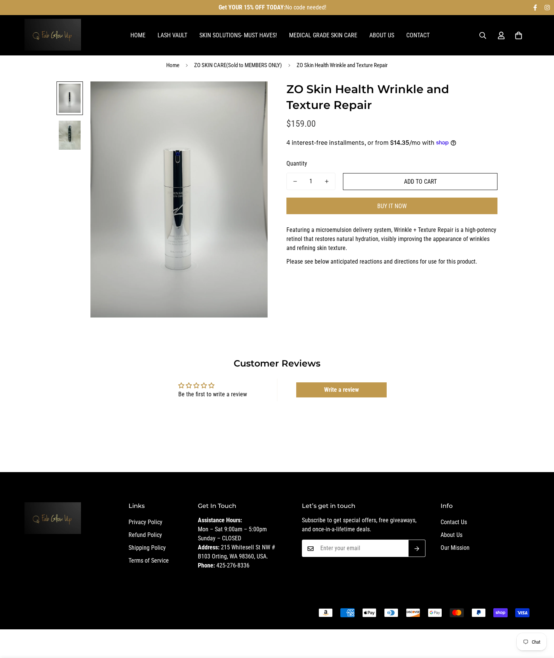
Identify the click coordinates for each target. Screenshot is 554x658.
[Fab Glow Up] (52, 35)
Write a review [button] (341, 389)
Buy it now (392, 206)
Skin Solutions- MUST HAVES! (238, 35)
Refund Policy (145, 535)
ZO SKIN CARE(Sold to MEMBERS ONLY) (238, 65)
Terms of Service (149, 560)
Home (137, 35)
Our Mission (455, 548)
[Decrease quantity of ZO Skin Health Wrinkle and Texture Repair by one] (295, 181)
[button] (518, 35)
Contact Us (454, 522)
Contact (418, 35)
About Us (381, 35)
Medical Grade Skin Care (323, 35)
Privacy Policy (145, 522)
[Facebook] (535, 8)
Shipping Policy (147, 548)
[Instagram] (547, 8)
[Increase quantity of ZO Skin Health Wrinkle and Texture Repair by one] (326, 181)
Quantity (296, 163)
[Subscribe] (417, 548)
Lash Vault (172, 35)
